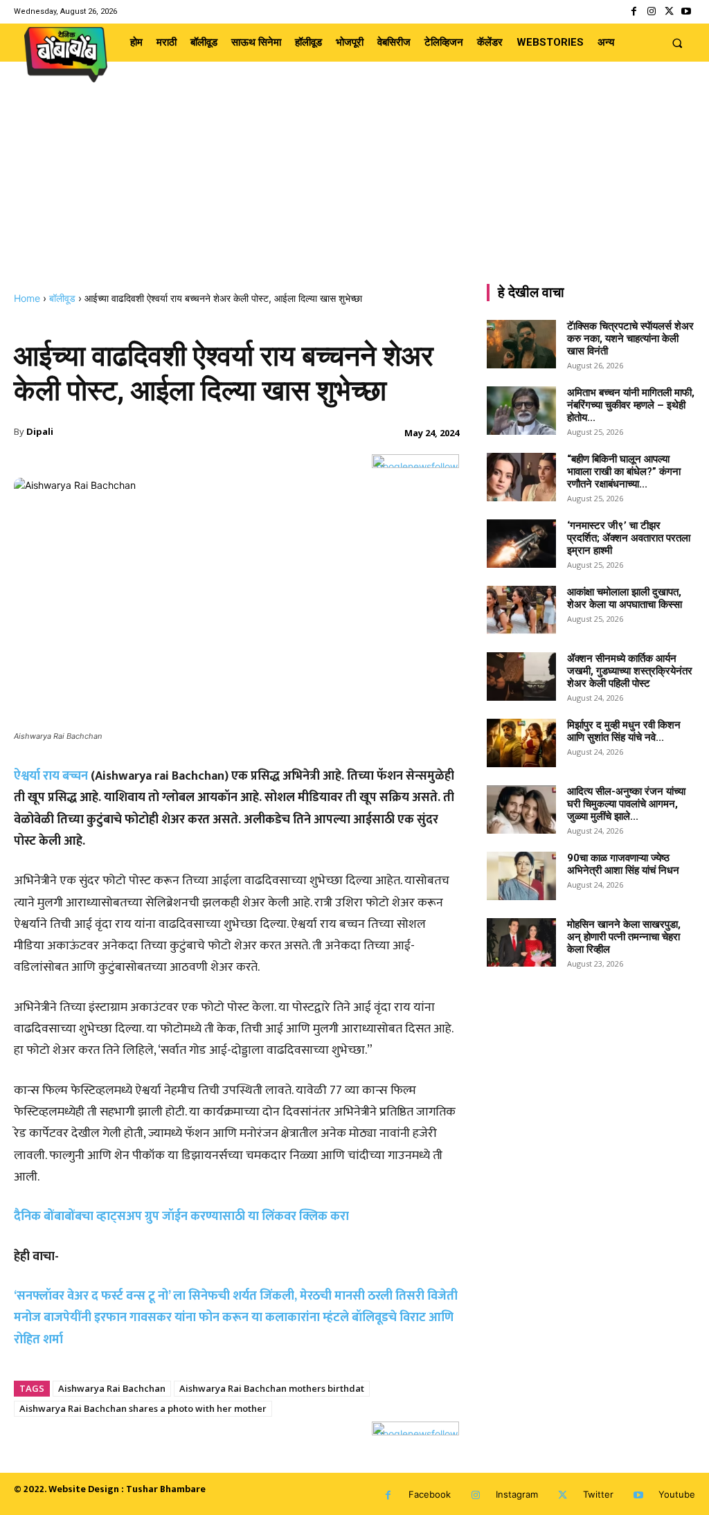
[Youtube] (686, 11)
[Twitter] (669, 11)
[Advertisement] (354, 188)
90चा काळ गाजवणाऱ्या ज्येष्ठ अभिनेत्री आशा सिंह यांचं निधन (623, 864)
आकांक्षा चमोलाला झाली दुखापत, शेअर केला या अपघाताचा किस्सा (624, 598)
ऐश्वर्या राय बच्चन (51, 776)
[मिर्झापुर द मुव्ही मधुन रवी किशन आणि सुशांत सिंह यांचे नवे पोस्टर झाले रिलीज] (521, 743)
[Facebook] (634, 11)
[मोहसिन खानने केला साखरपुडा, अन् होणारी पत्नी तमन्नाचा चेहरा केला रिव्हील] (521, 942)
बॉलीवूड (62, 298)
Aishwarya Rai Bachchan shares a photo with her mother (143, 1408)
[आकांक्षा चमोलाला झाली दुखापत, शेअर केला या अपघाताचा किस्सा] (521, 610)
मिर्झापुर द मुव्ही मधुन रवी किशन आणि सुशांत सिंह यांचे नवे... (624, 731)
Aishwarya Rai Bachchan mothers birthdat (271, 1388)
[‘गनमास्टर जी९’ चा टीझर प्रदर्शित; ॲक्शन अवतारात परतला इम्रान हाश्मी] (521, 543)
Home (27, 298)
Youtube (676, 1494)
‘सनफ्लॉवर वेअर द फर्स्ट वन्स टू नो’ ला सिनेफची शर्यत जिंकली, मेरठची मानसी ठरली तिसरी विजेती (236, 1296)
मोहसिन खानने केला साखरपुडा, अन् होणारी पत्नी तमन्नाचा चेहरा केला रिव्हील (624, 937)
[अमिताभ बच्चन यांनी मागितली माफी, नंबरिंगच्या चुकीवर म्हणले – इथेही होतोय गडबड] (521, 410)
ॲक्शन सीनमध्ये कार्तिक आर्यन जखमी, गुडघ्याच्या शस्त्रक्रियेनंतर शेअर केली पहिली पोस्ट (629, 671)
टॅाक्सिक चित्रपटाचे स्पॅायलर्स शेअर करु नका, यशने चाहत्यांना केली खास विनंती (630, 338)
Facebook (430, 1494)
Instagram (517, 1494)
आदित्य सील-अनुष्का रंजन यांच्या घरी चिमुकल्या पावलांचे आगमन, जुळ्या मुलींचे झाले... (626, 804)
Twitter (598, 1494)
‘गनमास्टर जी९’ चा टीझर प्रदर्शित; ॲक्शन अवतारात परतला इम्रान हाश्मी (628, 538)
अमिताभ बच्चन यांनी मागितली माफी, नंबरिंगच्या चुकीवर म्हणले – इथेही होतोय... (630, 405)
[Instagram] (651, 11)
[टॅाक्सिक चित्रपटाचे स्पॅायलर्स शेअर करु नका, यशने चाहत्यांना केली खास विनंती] (521, 344)
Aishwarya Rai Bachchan (111, 1388)
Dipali (39, 431)
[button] (677, 42)
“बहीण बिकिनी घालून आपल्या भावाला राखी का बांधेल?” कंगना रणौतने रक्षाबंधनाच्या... (624, 471)
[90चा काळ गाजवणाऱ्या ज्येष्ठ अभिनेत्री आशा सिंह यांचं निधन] (521, 876)
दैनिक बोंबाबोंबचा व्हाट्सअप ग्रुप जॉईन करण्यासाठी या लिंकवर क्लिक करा (181, 1216)
